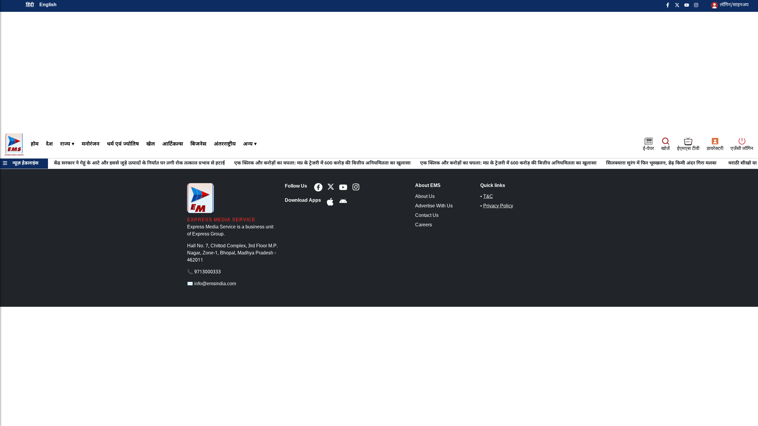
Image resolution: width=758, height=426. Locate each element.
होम (34, 144)
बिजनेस (198, 144)
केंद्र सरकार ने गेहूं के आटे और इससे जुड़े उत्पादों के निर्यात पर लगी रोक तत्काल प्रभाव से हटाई (128, 163)
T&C (488, 197)
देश (49, 144)
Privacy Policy (498, 206)
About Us (425, 197)
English (48, 5)
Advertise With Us (434, 206)
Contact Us (427, 216)
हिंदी (30, 5)
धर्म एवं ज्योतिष (123, 144)
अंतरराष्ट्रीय (225, 144)
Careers (423, 225)
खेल (150, 144)
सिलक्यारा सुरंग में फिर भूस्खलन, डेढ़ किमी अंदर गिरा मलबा (650, 163)
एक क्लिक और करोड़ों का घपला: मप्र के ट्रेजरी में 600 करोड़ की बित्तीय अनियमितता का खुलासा (312, 163)
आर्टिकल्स (172, 144)
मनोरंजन (90, 144)
